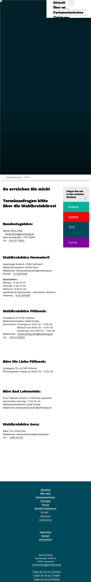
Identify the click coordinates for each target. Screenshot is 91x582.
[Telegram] (20, 5)
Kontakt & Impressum (14, 177)
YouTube (72, 242)
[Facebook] (4, 5)
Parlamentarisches (68, 12)
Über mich (45, 493)
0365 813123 (16, 437)
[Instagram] (16, 5)
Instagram (73, 207)
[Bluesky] (12, 5)
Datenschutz (45, 520)
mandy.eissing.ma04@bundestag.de (35, 334)
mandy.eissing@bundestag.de (19, 234)
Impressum (45, 516)
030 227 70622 (16, 240)
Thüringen (61, 17)
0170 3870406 (23, 295)
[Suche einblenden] (79, 5)
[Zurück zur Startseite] (3, 177)
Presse (45, 505)
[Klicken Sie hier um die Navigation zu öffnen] (86, 5)
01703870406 (20, 274)
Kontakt (44, 512)
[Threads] (8, 5)
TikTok (71, 227)
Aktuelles (45, 490)
